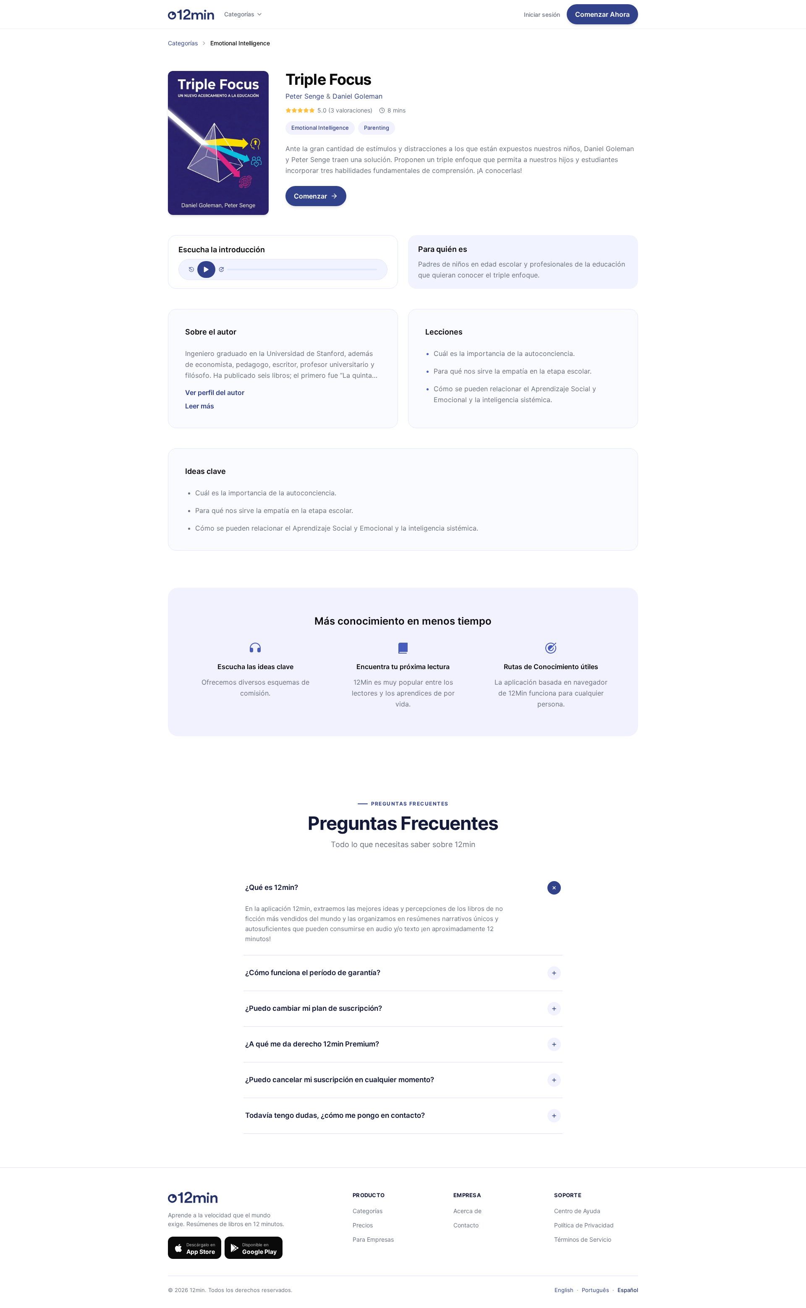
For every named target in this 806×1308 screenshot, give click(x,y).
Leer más (199, 406)
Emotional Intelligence (320, 127)
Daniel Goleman (357, 96)
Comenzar (310, 196)
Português (595, 1290)
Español (628, 1290)
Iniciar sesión (542, 14)
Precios (363, 1225)
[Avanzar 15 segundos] (221, 269)
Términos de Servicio (582, 1239)
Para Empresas (373, 1239)
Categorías (239, 14)
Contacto (466, 1225)
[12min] (191, 14)
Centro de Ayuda (577, 1210)
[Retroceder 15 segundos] (191, 269)
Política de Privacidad (584, 1225)
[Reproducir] (206, 269)
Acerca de (467, 1210)
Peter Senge (304, 96)
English (564, 1290)
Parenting (376, 127)
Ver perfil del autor (214, 392)
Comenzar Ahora (602, 14)
